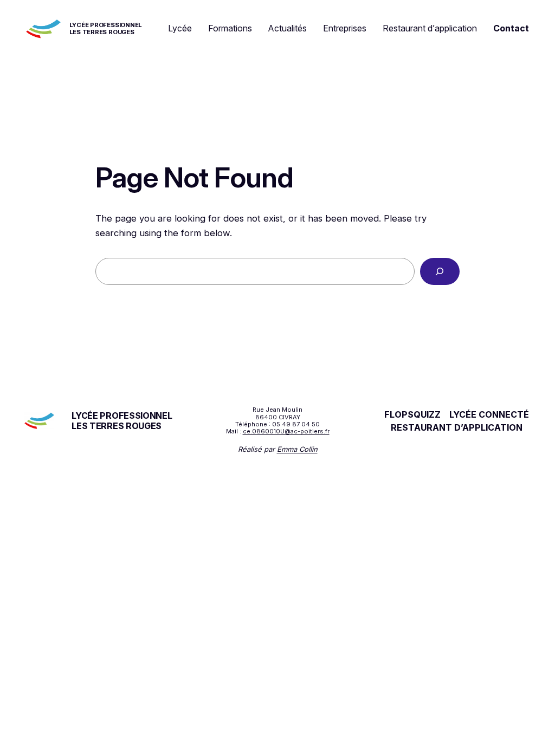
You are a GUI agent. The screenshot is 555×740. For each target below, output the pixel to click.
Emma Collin (297, 449)
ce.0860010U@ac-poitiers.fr (286, 431)
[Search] (440, 271)
